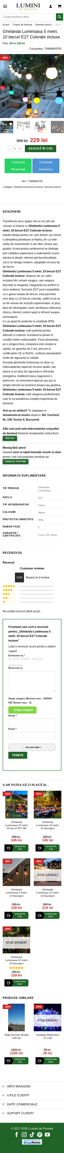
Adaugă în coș (40, 148)
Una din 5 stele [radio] (9, 659)
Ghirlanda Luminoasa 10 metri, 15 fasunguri (47, 825)
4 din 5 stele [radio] (36, 659)
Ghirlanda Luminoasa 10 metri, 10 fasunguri (16, 960)
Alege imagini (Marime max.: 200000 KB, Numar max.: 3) (30, 700)
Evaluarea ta (16, 655)
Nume (12, 715)
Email (12, 728)
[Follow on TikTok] (32, 1135)
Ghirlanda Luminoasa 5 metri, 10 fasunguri (16, 892)
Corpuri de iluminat (22, 24)
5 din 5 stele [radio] (15, 665)
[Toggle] (3, 1087)
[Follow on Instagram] (24, 1135)
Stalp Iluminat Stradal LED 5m (16, 1036)
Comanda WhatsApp (18, 166)
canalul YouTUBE (15, 461)
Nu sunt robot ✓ (34, 747)
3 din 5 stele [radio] (24, 659)
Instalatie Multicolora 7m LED (47, 1036)
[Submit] (59, 17)
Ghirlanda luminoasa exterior (28, 187)
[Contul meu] (50, 6)
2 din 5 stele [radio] (15, 659)
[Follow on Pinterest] (39, 1135)
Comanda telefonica (46, 166)
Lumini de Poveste (41, 1128)
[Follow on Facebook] (16, 1135)
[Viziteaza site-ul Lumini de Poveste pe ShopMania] (32, 1141)
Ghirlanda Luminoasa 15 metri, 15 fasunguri (47, 892)
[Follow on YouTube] (47, 1135)
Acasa (6, 24)
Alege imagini (23, 709)
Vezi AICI (9, 438)
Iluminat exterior (43, 24)
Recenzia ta (15, 667)
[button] (5, 6)
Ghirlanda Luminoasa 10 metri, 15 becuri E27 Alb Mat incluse (16, 827)
